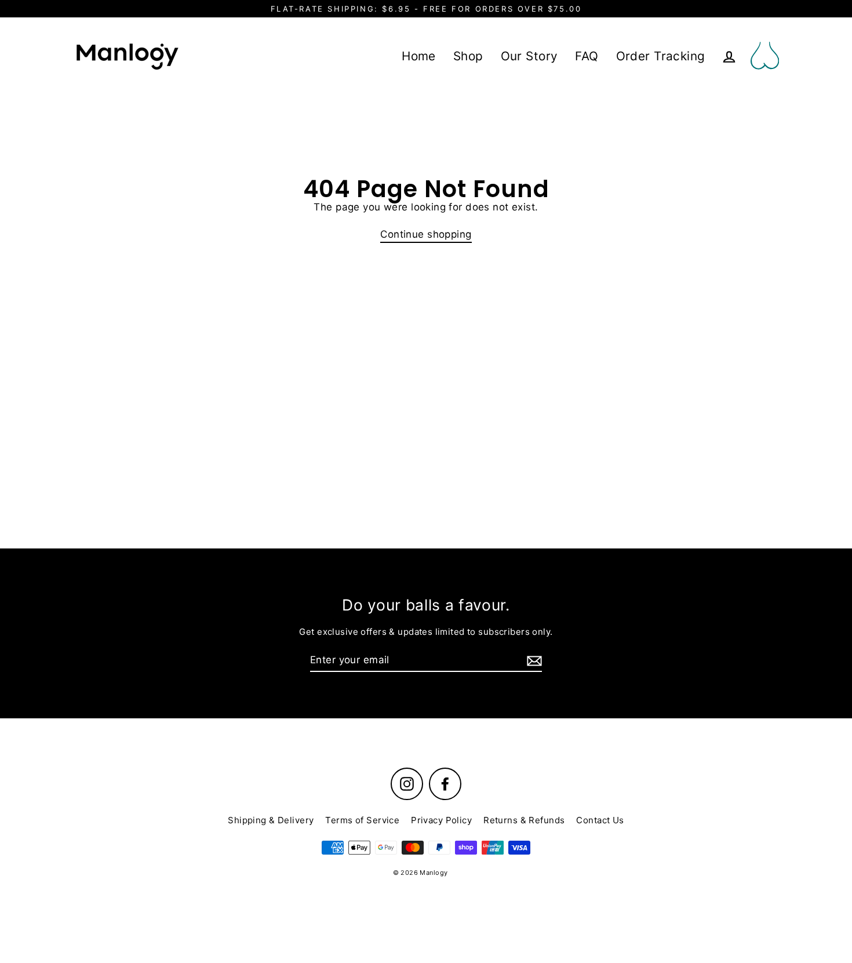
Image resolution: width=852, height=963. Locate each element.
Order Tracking (660, 56)
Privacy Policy (441, 820)
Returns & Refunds (524, 820)
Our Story (529, 56)
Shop (468, 56)
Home (419, 56)
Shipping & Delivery (271, 820)
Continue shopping (425, 234)
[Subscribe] (532, 660)
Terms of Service (362, 820)
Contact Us (600, 820)
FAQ (586, 56)
